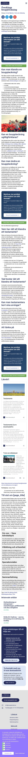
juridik (14, 585)
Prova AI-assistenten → (12, 58)
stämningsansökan (6, 247)
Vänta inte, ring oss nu (11, 660)
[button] (26, 3)
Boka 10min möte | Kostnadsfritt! (14, 65)
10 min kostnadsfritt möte (10, 700)
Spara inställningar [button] (20, 753)
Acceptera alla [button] (8, 753)
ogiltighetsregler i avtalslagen (15, 151)
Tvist (13, 594)
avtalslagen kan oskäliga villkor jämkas (15, 144)
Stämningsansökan (6, 594)
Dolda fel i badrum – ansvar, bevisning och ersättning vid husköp (14, 619)
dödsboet (4, 79)
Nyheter (11, 13)
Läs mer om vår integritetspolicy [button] (11, 741)
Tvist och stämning (19, 13)
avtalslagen (4, 31)
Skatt (15, 592)
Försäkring (11, 592)
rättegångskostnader (7, 295)
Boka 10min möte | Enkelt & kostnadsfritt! (13, 222)
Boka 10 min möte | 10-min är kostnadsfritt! (14, 375)
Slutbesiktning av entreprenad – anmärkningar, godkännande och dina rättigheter (14, 605)
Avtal (7, 13)
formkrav (7, 26)
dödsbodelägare (14, 81)
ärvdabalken (4, 310)
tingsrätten (19, 244)
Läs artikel (6, 610)
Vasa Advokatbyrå (6, 337)
